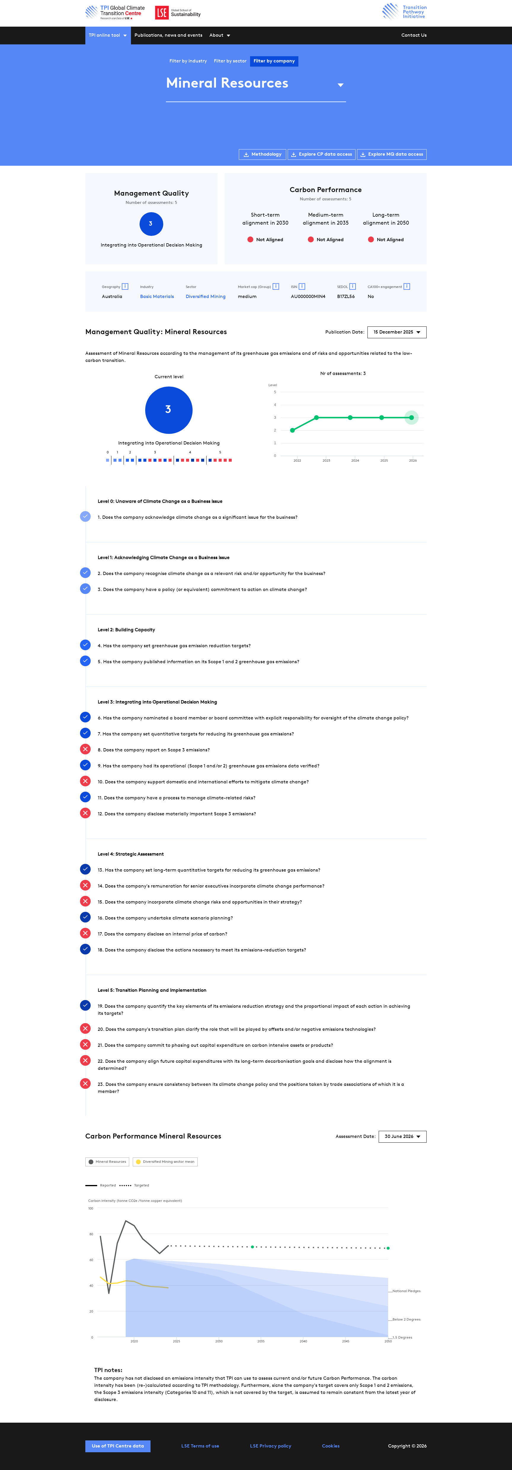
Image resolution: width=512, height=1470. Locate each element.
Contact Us (414, 35)
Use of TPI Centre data (118, 1446)
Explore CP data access (325, 154)
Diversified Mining (206, 296)
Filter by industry (188, 61)
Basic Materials (157, 296)
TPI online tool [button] (104, 35)
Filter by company (274, 61)
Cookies (331, 1446)
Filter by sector (230, 61)
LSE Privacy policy (270, 1446)
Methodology (266, 154)
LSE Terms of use (200, 1446)
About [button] (216, 35)
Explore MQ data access (395, 154)
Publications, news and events (168, 35)
